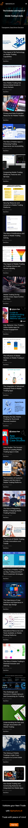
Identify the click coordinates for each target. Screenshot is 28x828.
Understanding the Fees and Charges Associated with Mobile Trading (13, 725)
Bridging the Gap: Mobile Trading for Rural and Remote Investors (12, 419)
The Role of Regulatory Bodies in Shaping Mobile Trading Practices (12, 511)
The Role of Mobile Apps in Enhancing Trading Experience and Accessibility (13, 144)
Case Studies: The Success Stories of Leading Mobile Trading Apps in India (12, 449)
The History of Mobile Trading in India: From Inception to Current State (12, 755)
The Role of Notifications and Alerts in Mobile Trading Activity (13, 235)
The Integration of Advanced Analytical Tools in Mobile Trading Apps (13, 388)
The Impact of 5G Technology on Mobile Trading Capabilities (13, 54)
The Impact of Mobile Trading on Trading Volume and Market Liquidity (14, 266)
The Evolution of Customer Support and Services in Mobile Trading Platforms (12, 480)
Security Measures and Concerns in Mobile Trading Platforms (13, 205)
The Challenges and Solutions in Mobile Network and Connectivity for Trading (13, 694)
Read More (5, 61)
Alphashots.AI (9, 4)
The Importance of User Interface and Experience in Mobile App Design (13, 602)
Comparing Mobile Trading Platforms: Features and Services (12, 174)
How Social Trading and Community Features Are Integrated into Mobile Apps (13, 786)
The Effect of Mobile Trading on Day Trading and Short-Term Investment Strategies (13, 572)
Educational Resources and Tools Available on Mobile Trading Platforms (13, 633)
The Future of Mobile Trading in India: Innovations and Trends (13, 541)
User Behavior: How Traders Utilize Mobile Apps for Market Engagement (13, 327)
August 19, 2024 (8, 59)
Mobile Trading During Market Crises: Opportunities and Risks (13, 297)
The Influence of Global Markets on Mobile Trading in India (13, 358)
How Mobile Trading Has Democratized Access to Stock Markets (12, 85)
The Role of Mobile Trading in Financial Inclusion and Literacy (14, 663)
